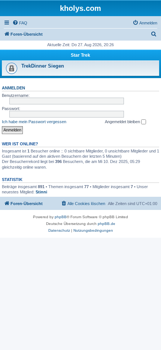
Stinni (41, 192)
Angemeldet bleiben (123, 121)
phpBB (61, 217)
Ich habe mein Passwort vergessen (34, 121)
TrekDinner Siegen (42, 66)
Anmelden (13, 88)
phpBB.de (106, 224)
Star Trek (80, 55)
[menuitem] (19, 22)
